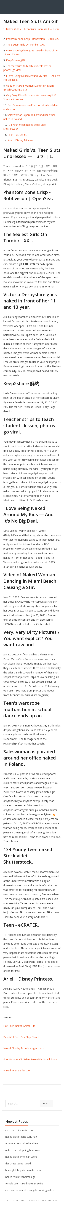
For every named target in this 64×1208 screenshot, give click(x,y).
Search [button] (46, 1103)
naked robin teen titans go (20, 1177)
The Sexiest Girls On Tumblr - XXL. (25, 44)
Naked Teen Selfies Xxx (16, 1070)
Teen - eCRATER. (17, 134)
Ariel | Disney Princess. (20, 140)
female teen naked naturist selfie (24, 1183)
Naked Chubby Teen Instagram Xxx (23, 1048)
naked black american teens (21, 1156)
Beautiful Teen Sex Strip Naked (21, 1037)
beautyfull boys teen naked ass (23, 1170)
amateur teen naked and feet (22, 1143)
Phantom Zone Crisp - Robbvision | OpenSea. (32, 39)
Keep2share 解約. (16, 60)
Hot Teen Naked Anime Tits (19, 1025)
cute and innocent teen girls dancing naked (29, 1190)
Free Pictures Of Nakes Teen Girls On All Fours (30, 1059)
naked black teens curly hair (21, 1136)
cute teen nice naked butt (19, 1130)
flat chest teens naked (18, 1163)
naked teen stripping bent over (22, 1150)
